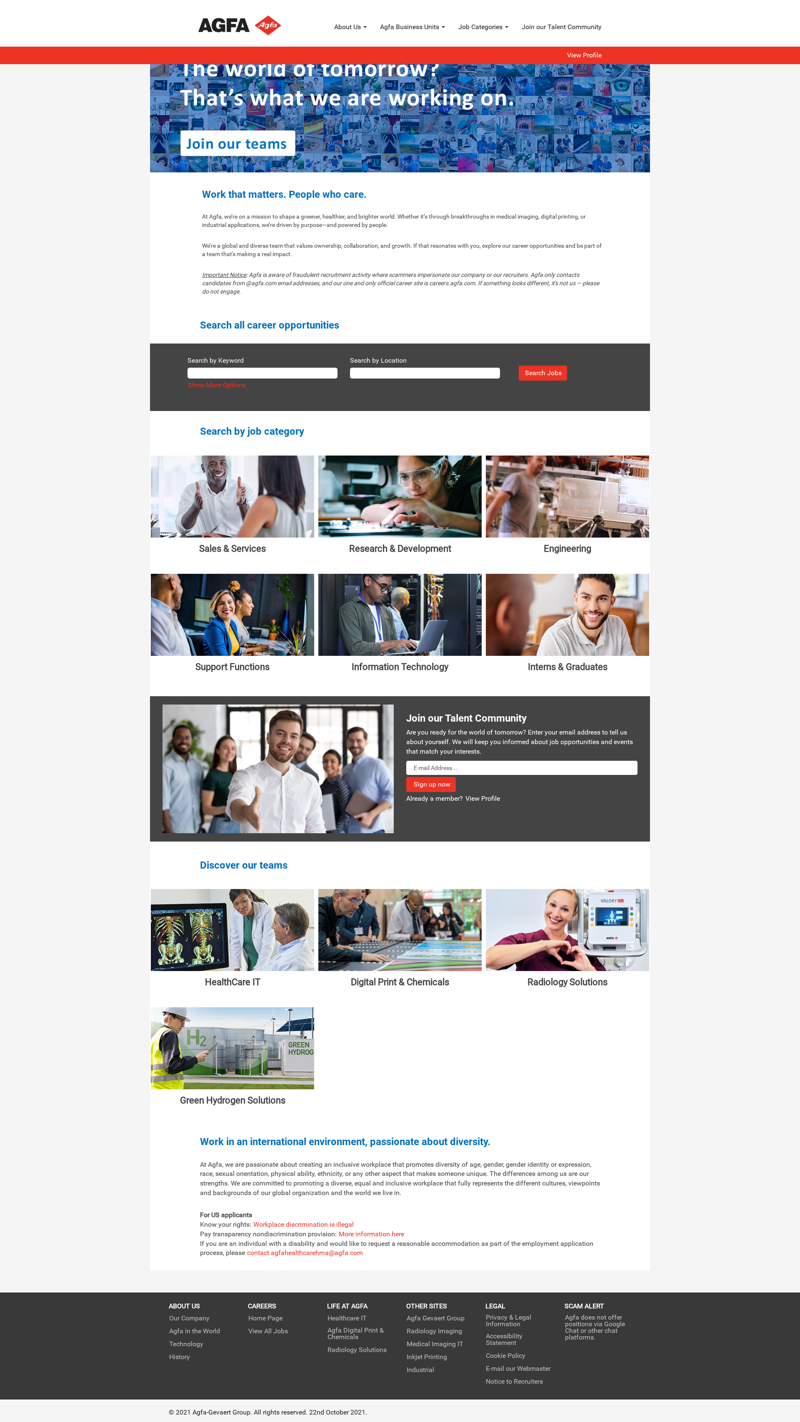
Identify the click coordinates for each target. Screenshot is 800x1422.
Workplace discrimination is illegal (303, 1224)
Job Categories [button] (481, 27)
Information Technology (400, 667)
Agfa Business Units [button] (410, 27)
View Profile (584, 55)
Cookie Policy (505, 1356)
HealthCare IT (232, 982)
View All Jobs (268, 1331)
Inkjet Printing (427, 1357)
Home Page (265, 1318)
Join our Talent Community (562, 27)
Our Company (189, 1318)
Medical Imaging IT (435, 1344)
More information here (371, 1234)
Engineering (567, 548)
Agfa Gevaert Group (436, 1318)
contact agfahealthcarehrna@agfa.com (305, 1253)
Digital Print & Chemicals (400, 982)
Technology (186, 1344)
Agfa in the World (194, 1331)
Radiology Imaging (434, 1331)
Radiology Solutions (568, 982)
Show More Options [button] (217, 385)
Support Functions (232, 667)
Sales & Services (232, 548)
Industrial (420, 1370)
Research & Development (400, 548)
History (179, 1357)
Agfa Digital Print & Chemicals (356, 1334)
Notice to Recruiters (514, 1381)
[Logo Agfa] (251, 25)
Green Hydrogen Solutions (232, 1100)
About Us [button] (348, 27)
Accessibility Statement (504, 1339)
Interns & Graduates (568, 667)
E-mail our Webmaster (518, 1368)
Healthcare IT (347, 1318)
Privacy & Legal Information (508, 1321)
